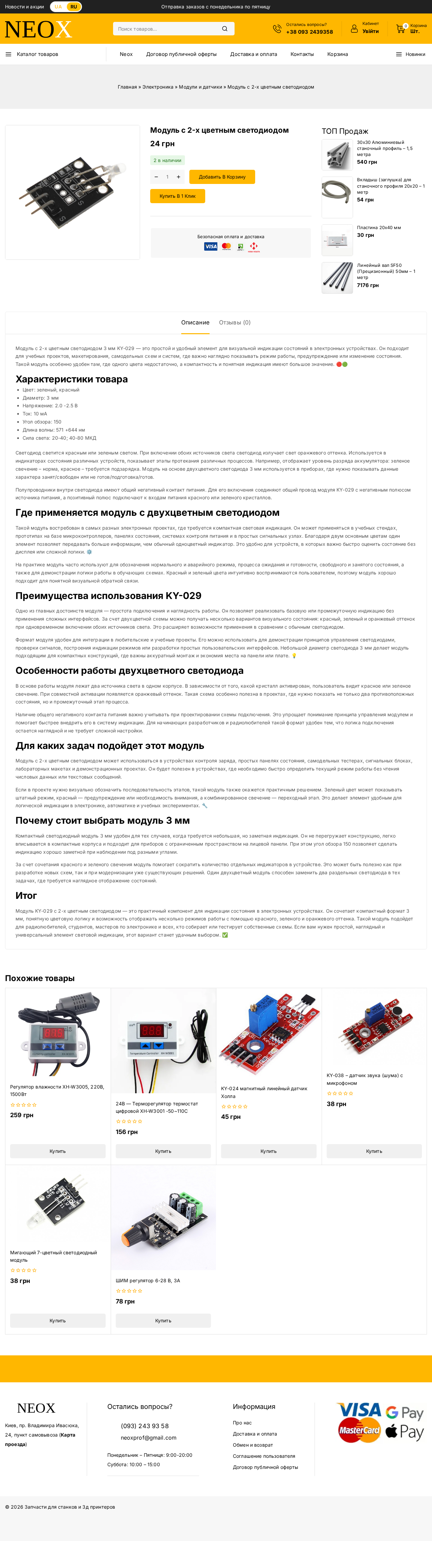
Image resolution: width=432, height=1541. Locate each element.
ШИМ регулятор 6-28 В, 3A (148, 1280)
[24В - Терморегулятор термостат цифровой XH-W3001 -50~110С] (163, 1040)
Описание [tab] (195, 322)
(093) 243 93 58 (145, 1425)
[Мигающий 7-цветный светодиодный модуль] (58, 1203)
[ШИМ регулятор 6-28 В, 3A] (163, 1217)
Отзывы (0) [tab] (235, 322)
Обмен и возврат (253, 1445)
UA (58, 6)
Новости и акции (24, 6)
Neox (126, 54)
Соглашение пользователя (264, 1456)
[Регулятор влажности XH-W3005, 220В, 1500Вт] (58, 1032)
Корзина (337, 54)
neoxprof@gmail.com (149, 1437)
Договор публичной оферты (181, 54)
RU (74, 6)
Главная (127, 87)
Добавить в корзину (222, 177)
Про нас (242, 1422)
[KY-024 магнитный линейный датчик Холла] (269, 1033)
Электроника (157, 87)
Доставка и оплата (253, 54)
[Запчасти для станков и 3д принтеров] (39, 28)
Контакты (302, 54)
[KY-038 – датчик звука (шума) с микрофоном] (374, 1026)
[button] (58, 1151)
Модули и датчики (200, 87)
